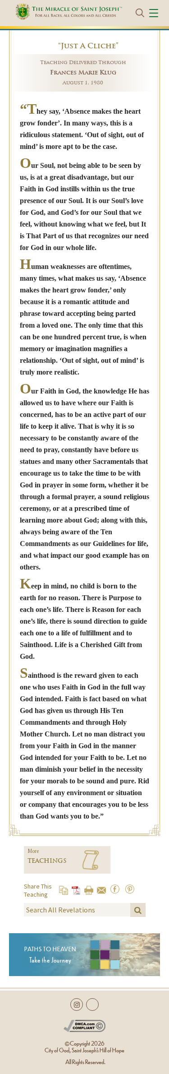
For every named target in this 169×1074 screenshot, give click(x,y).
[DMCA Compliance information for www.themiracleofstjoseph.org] (84, 1024)
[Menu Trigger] (155, 13)
